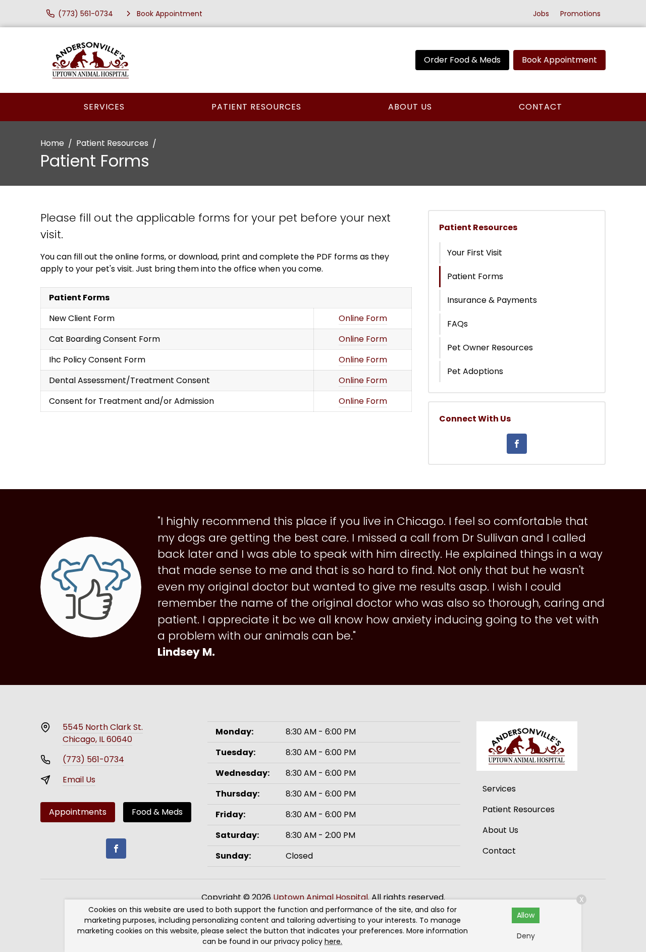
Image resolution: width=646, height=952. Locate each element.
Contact (540, 107)
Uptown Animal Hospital (320, 897)
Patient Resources (256, 107)
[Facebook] (517, 444)
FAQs (457, 324)
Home (52, 143)
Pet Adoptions (475, 371)
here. (333, 941)
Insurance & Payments (492, 300)
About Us (410, 107)
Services (104, 107)
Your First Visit (474, 252)
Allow (525, 915)
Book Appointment (559, 60)
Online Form (363, 318)
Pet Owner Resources (490, 347)
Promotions (580, 14)
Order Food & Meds (462, 60)
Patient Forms (475, 276)
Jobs (541, 14)
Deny (526, 936)
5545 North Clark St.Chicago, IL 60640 (103, 733)
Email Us (79, 779)
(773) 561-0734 (93, 759)
